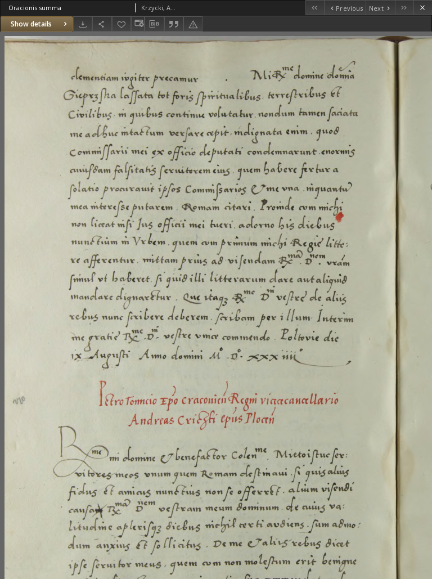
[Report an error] (192, 24)
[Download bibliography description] (154, 24)
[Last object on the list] (404, 7)
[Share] (101, 24)
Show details (31, 24)
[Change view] (138, 24)
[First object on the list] (314, 7)
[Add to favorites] (121, 24)
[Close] (422, 7)
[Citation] (173, 24)
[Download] (82, 24)
